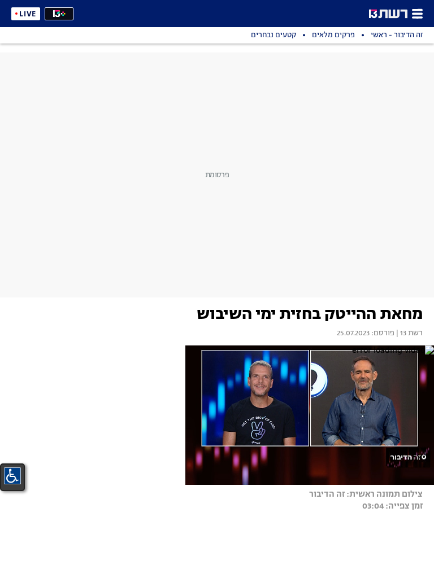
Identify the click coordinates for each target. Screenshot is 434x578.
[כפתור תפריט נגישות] (12, 475)
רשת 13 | (408, 333)
